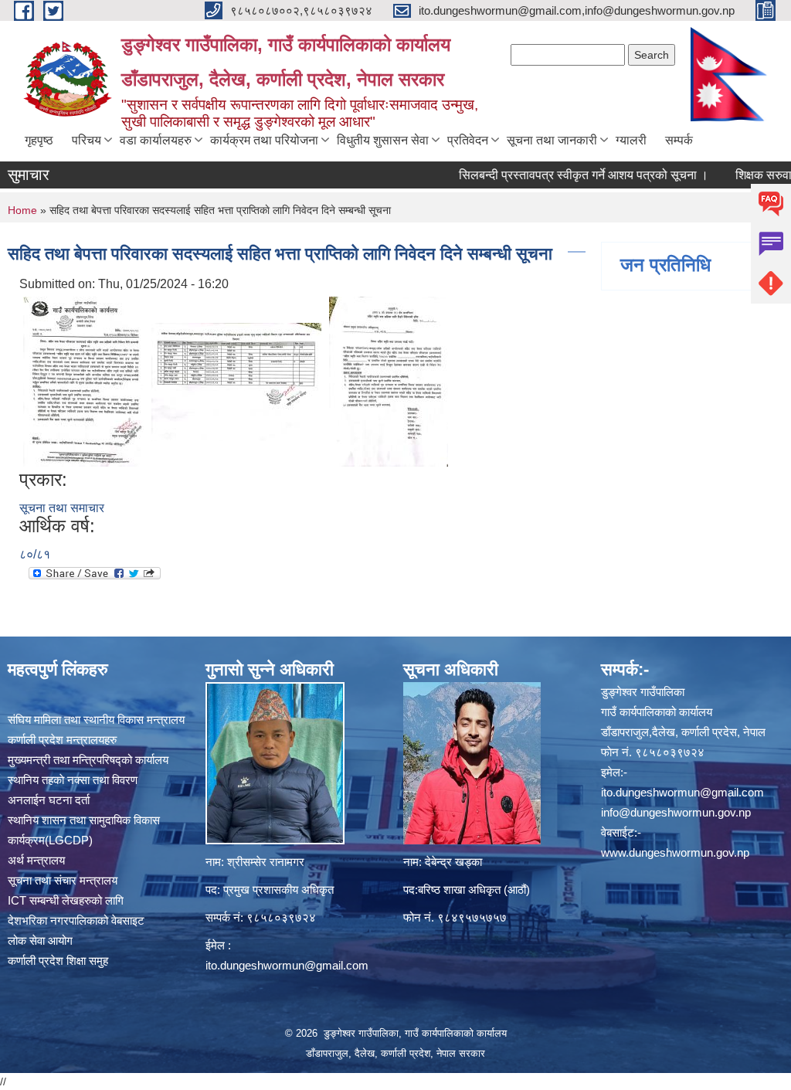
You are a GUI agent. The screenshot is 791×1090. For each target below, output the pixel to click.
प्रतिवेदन (467, 140)
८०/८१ (34, 554)
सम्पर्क (679, 140)
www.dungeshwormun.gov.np (675, 852)
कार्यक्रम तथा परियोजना (264, 140)
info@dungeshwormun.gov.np (676, 812)
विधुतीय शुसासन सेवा (383, 140)
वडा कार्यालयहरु (156, 140)
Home (22, 210)
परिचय (86, 140)
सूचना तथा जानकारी (552, 140)
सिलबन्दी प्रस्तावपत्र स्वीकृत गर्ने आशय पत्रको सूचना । (560, 175)
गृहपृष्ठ (39, 140)
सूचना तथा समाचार (61, 507)
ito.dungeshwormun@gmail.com (286, 965)
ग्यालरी (631, 140)
